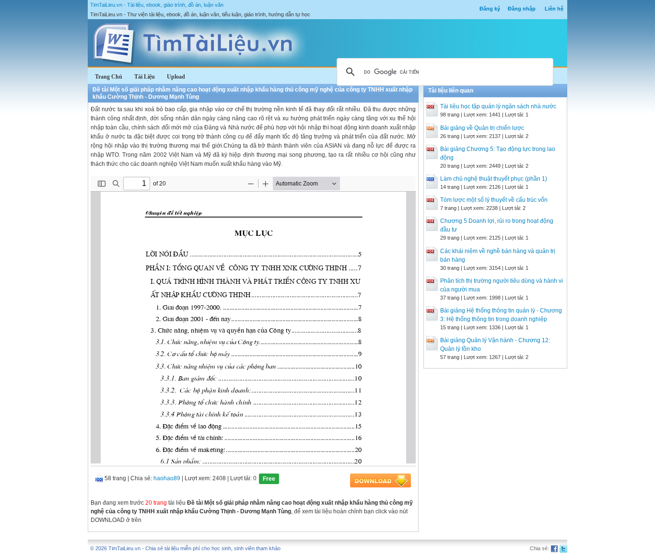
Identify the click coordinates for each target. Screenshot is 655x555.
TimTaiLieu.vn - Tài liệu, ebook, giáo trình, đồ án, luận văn (156, 5)
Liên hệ (554, 9)
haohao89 (166, 478)
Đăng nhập (522, 9)
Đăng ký (490, 9)
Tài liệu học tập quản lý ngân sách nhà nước (498, 106)
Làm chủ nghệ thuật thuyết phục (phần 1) (493, 178)
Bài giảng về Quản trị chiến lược (482, 128)
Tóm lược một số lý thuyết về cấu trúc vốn (494, 200)
